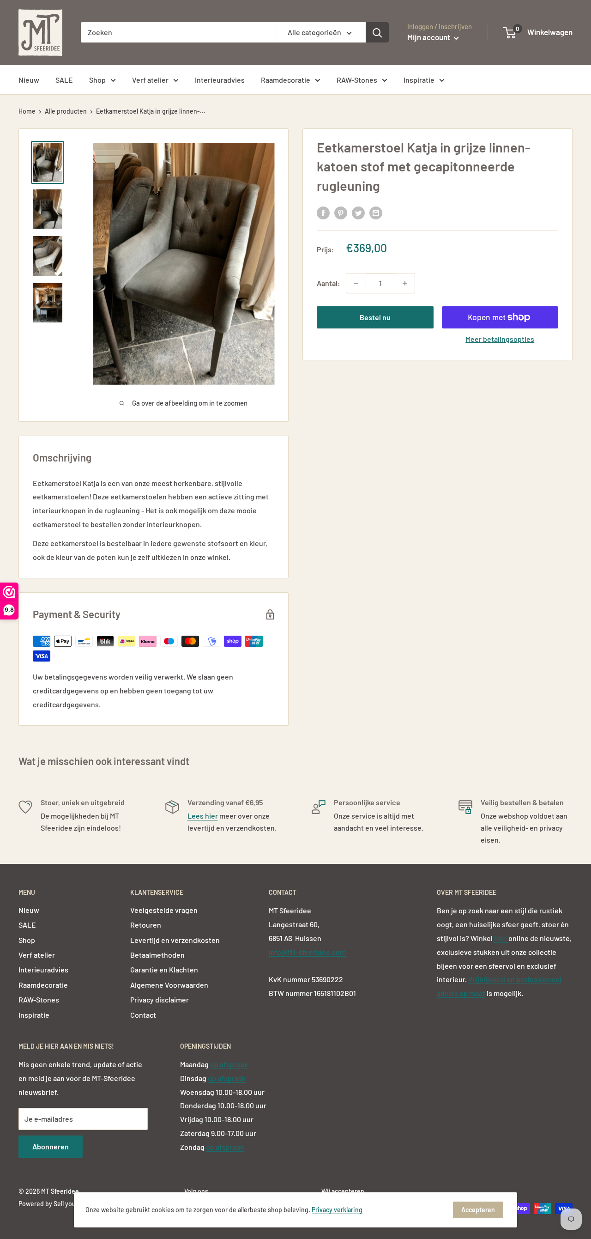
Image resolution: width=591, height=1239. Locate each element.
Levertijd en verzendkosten (175, 939)
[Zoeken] (377, 32)
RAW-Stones (357, 79)
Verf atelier (150, 79)
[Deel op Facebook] (323, 212)
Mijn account (429, 37)
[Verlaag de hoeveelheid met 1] (356, 283)
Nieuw (28, 79)
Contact (143, 1014)
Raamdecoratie (285, 79)
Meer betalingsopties (499, 338)
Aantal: (328, 283)
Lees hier (202, 815)
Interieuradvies (220, 79)
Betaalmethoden (157, 954)
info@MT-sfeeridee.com (307, 951)
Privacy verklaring (337, 1210)
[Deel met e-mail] (375, 212)
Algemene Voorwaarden (169, 984)
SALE (64, 79)
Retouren (145, 924)
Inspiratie (419, 79)
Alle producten (66, 111)
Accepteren (478, 1210)
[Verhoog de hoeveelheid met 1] (405, 283)
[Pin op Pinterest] (340, 212)
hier (501, 938)
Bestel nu (375, 317)
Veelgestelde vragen (164, 909)
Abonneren (50, 1146)
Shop (97, 79)
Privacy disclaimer (159, 999)
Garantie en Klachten (164, 969)
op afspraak (229, 1064)
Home (27, 111)
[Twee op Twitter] (358, 212)
